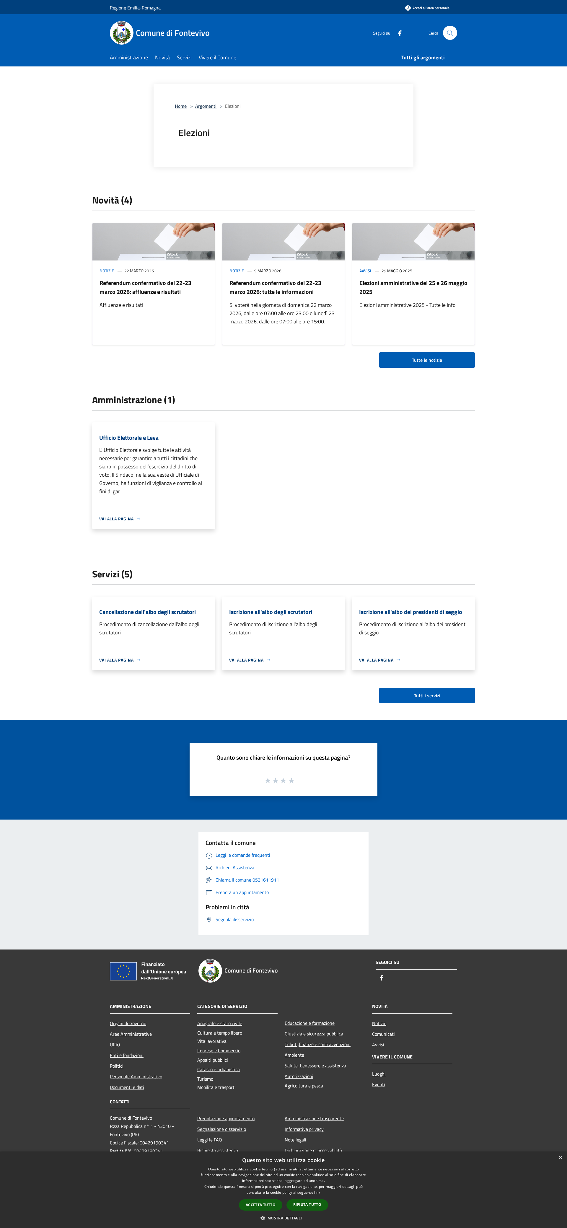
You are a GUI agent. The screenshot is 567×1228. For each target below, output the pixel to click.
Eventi (378, 1084)
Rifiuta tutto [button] (307, 1204)
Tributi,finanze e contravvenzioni (318, 1044)
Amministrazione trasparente (314, 1118)
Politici (116, 1065)
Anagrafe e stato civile (219, 1023)
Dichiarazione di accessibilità (313, 1150)
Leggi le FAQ (209, 1139)
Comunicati (383, 1034)
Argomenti (205, 106)
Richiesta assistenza (217, 1150)
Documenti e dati (127, 1087)
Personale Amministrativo (136, 1076)
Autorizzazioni (299, 1076)
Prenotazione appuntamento (226, 1118)
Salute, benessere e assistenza (315, 1065)
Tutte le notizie (427, 360)
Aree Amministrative (131, 1034)
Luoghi (379, 1073)
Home (181, 106)
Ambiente (294, 1054)
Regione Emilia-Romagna (135, 7)
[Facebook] (397, 33)
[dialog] (283, 1190)
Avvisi (365, 271)
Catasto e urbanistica (218, 1069)
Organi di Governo (128, 1023)
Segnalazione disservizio (221, 1129)
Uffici (115, 1044)
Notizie (107, 271)
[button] (283, 1218)
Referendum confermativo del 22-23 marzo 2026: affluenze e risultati (145, 287)
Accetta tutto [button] (261, 1204)
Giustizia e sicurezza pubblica (314, 1033)
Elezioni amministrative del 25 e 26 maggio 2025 (413, 287)
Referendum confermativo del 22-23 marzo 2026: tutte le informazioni (275, 287)
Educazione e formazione (310, 1023)
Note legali (295, 1139)
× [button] (560, 1158)
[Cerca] (450, 33)
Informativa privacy (304, 1129)
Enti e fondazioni (127, 1055)
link (317, 1192)
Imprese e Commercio (218, 1050)
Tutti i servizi (427, 695)
